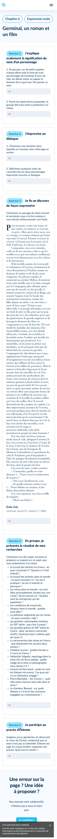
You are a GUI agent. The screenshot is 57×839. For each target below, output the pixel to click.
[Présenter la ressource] (47, 53)
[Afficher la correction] (39, 53)
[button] (28, 85)
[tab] (39, 53)
